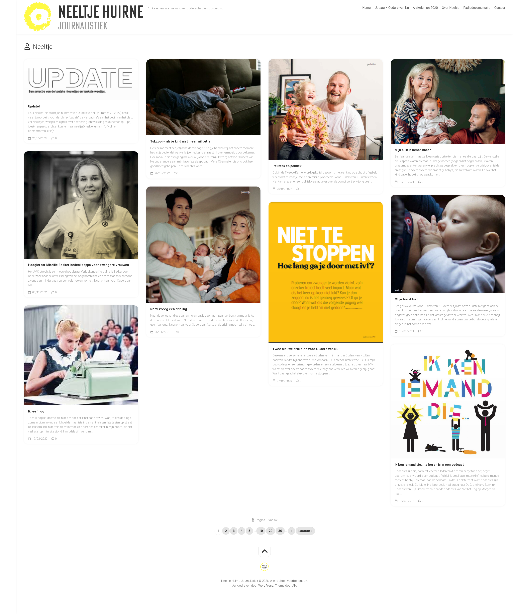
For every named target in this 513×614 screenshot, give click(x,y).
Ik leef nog (36, 411)
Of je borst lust (406, 299)
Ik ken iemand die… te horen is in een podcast (429, 465)
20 (270, 531)
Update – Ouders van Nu (392, 8)
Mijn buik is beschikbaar (413, 150)
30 (280, 531)
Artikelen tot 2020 (425, 8)
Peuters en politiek (287, 166)
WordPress (265, 585)
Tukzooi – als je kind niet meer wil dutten (181, 141)
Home (366, 8)
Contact (499, 8)
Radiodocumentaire (476, 8)
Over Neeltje (450, 8)
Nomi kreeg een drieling (168, 309)
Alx (294, 585)
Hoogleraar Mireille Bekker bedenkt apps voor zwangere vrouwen (78, 265)
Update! (34, 106)
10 (261, 531)
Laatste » (305, 531)
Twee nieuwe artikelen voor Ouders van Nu (305, 349)
